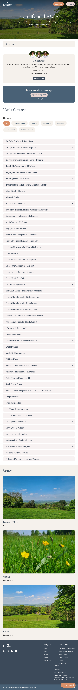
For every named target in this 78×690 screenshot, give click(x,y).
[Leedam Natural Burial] (9, 4)
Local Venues (10, 130)
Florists (34, 123)
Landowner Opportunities (67, 648)
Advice (46, 657)
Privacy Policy (63, 657)
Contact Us (47, 660)
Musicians (60, 123)
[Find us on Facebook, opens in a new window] (12, 651)
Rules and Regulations (66, 651)
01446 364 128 (39, 71)
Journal (46, 654)
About (45, 651)
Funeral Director (19, 123)
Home (45, 648)
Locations (58, 4)
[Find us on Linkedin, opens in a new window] (4, 651)
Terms (61, 660)
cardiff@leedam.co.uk (39, 73)
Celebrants (47, 123)
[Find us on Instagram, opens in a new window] (8, 651)
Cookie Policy (63, 663)
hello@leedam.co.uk (60, 672)
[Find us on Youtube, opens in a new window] (16, 651)
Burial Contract (63, 654)
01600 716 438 (58, 669)
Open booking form (39, 95)
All (7, 123)
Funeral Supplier (27, 130)
